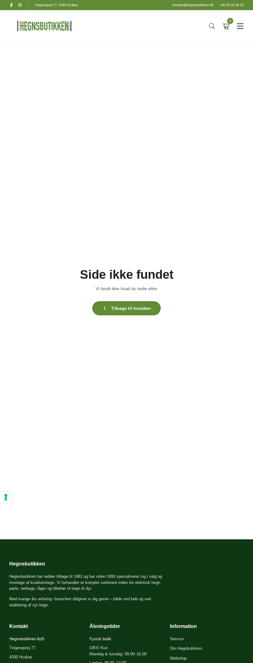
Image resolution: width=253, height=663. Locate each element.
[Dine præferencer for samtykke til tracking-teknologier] (6, 497)
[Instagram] (20, 5)
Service (177, 639)
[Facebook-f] (11, 5)
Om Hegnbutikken (186, 648)
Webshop (178, 658)
